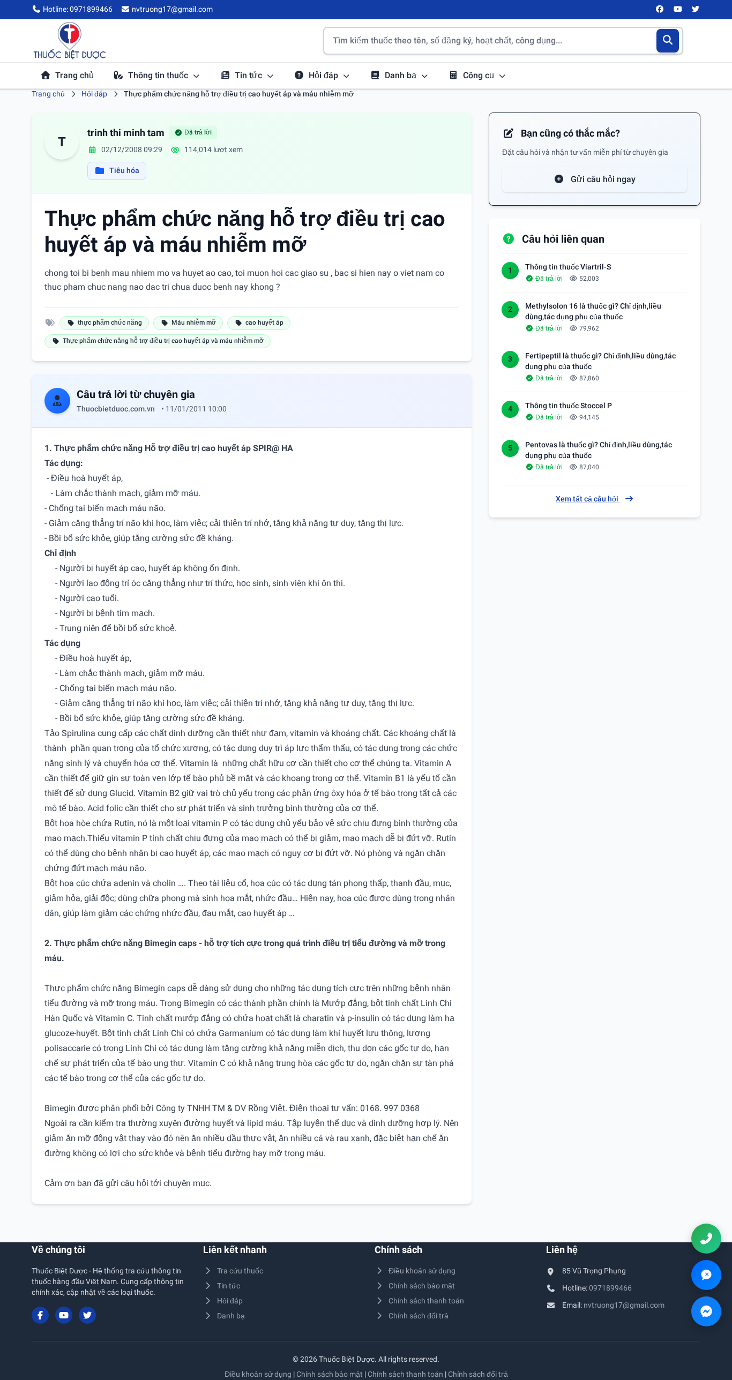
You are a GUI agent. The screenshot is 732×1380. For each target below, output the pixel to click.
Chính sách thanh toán (426, 1300)
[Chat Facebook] (706, 1311)
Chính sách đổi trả (419, 1315)
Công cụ (479, 75)
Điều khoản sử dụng (422, 1270)
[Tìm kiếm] (667, 40)
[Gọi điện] (706, 1239)
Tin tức (249, 75)
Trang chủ (74, 75)
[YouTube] (678, 9)
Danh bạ (402, 75)
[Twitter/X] (696, 9)
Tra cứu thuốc (240, 1270)
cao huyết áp (264, 322)
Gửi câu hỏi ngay (602, 179)
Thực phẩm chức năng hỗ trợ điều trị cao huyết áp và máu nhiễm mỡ (163, 340)
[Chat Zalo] (706, 1275)
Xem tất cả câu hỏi (588, 498)
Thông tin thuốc (159, 75)
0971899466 (610, 1288)
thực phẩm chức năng (110, 322)
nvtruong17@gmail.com (624, 1305)
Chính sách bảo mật (422, 1285)
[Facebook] (660, 9)
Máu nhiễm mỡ (193, 322)
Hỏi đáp (324, 75)
